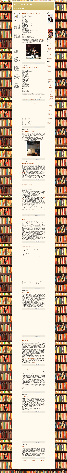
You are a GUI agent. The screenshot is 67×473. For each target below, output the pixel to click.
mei (49, 113)
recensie (23, 330)
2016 (49, 121)
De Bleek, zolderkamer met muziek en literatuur (50, 48)
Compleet (24, 416)
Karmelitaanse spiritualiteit (28, 163)
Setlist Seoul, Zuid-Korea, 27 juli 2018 (30, 67)
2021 (49, 69)
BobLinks (41, 39)
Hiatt (23, 219)
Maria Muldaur (25, 292)
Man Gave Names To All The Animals (29, 358)
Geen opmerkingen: (32, 99)
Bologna (23, 172)
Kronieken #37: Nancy (27, 184)
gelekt (40, 137)
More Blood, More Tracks (28, 131)
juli (49, 82)
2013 (49, 124)
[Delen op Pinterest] (39, 63)
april (50, 114)
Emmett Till (38, 251)
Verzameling (25, 369)
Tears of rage (25, 396)
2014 (49, 123)
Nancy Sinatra (31, 186)
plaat (26, 409)
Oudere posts (42, 460)
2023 (49, 66)
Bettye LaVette (25, 313)
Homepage (33, 460)
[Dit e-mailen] (35, 63)
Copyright (23, 285)
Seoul (23, 446)
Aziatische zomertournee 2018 (29, 104)
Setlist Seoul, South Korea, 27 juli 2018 (31, 13)
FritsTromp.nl (32, 439)
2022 (49, 67)
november (50, 76)
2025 (49, 64)
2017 (49, 119)
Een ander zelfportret (23, 4)
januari (50, 118)
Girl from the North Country (33, 209)
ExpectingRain (50, 43)
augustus (50, 81)
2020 (49, 70)
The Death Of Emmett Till (28, 246)
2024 (49, 65)
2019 (49, 71)
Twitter (25, 60)
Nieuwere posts (24, 460)
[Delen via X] (37, 63)
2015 (49, 122)
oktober (50, 78)
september (50, 79)
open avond (35, 176)
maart (50, 115)
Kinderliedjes (25, 340)
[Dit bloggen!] (36, 63)
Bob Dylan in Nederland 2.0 (50, 59)
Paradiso (34, 362)
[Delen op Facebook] (38, 63)
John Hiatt (28, 221)
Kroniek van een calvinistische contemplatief (50, 54)
